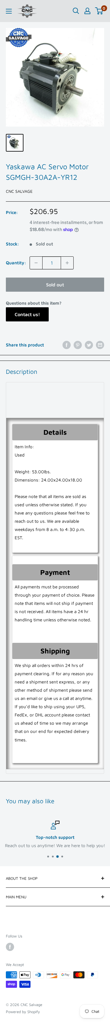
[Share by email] (100, 345)
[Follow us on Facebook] (10, 947)
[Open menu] (9, 11)
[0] (99, 10)
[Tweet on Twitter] (89, 345)
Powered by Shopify (23, 1011)
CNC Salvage (19, 191)
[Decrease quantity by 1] (36, 263)
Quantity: (16, 262)
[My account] (87, 11)
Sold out (55, 284)
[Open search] (76, 11)
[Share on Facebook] (66, 345)
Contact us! (27, 314)
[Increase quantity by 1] (67, 263)
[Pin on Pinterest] (78, 345)
